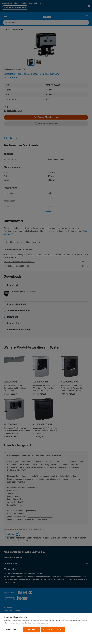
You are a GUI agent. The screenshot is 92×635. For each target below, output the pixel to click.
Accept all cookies (52, 629)
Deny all (31, 629)
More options (12, 629)
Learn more (45, 623)
